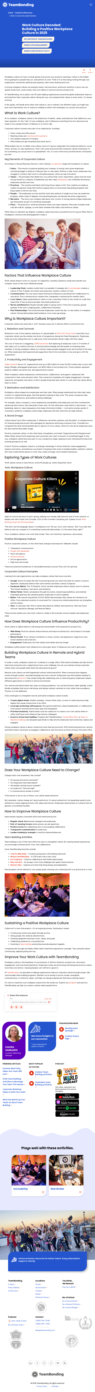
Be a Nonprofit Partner (71, 1304)
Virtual (38, 1284)
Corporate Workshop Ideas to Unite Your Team (14, 1092)
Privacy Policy (42, 1386)
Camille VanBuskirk (11, 1048)
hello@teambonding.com (45, 1330)
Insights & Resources (23, 13)
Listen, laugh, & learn (19, 1321)
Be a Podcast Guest (16, 1325)
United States (41, 1288)
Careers (12, 1284)
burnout (22, 678)
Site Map (54, 1386)
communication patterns (37, 136)
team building (26, 944)
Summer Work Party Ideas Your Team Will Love (12, 1071)
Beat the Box (57, 1188)
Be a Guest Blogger (70, 1307)
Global (38, 1294)
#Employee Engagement (36, 45)
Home (10, 13)
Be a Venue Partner (70, 1301)
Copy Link (48, 999)
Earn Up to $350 (69, 1287)
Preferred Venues (42, 1297)
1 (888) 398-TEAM (42, 1321)
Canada (39, 1291)
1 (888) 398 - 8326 (42, 1324)
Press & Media (14, 1288)
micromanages (74, 288)
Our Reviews (13, 1291)
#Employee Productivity (37, 51)
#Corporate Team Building (38, 39)
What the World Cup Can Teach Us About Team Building (14, 1102)
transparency (62, 179)
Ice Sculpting (20, 1188)
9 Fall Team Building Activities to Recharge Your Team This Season (14, 1082)
